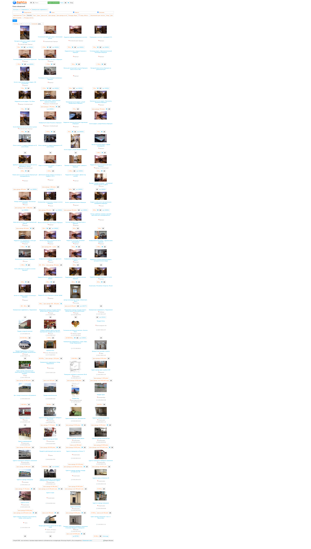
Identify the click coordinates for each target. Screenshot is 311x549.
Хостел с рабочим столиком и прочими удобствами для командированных (100, 214)
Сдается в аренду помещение (25, 479)
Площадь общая (72, 15)
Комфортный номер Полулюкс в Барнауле (50, 122)
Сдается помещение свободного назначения (25, 460)
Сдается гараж (50, 492)
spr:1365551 (30, 47)
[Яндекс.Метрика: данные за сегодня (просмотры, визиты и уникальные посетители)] (108, 540)
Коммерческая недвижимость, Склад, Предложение (50, 363)
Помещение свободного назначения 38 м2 (75, 374)
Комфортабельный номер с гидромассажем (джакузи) (101, 241)
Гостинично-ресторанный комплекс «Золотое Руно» (75, 331)
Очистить (29, 15)
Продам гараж (101, 394)
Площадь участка (28, 17)
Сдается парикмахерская (25, 441)
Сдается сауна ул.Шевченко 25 (101, 478)
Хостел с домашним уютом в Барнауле (75, 202)
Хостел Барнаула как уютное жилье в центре (25, 127)
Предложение (27, 12)
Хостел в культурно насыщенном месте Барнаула (50, 241)
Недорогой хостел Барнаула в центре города (50, 295)
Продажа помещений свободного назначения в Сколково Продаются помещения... (75, 527)
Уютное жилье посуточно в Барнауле (25, 259)
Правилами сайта (87, 540)
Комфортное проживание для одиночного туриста (50, 259)
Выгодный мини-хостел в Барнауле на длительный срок (101, 68)
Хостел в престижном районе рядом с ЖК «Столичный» (25, 82)
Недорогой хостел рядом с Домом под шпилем (75, 175)
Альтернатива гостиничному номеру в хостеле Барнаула (50, 202)
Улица (107, 15)
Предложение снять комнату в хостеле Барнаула (75, 278)
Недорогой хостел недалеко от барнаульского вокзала (50, 278)
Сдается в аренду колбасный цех (101, 438)
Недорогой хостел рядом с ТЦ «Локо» (25, 101)
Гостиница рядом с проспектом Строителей (25, 59)
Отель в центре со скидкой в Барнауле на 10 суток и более (25, 146)
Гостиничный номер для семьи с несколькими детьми (50, 37)
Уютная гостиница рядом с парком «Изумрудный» (101, 145)
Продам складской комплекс (24, 331)
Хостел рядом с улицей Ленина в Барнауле (100, 123)
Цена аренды (51, 15)
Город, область (84, 15)
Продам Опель (101, 321)
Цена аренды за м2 (62, 15)
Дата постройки (17, 17)
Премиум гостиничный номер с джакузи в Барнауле (75, 166)
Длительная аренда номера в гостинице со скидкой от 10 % (50, 175)
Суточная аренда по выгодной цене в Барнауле (76, 223)
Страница (15, 23)
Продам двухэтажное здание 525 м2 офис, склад (50, 526)
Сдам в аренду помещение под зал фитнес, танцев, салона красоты (25, 517)
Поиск (61, 2)
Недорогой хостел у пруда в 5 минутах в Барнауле (75, 51)
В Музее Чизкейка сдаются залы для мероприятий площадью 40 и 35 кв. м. (50, 331)
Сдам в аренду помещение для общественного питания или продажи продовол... (25, 372)
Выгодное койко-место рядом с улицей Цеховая (24, 41)
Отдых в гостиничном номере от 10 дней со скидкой (50, 166)
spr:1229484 (55, 466)
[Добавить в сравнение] (24, 47)
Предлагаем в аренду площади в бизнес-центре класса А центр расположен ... (50, 310)
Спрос (53, 12)
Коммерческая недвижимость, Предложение (25, 309)
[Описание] (22, 47)
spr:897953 (76, 536)
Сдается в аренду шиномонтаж (100, 418)
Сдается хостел (25, 502)
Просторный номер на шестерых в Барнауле (50, 59)
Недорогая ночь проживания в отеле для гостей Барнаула (25, 241)
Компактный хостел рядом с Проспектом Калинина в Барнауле (101, 101)
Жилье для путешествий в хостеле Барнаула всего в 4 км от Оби (75, 68)
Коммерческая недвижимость (39, 9)
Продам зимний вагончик (50, 395)
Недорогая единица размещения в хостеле (75, 37)
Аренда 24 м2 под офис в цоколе (101, 351)
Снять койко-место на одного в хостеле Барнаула (24, 269)
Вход (71, 2)
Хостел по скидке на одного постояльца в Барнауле (25, 296)
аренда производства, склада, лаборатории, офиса (75, 300)
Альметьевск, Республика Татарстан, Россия (101, 285)
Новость (77, 12)
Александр (105, 536)
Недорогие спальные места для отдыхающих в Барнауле (75, 123)
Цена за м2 (44, 15)
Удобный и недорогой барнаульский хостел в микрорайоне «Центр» (25, 165)
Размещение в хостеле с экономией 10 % (101, 37)
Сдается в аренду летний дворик (75, 438)
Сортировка (35, 23)
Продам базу (75, 398)
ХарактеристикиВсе (19, 15)
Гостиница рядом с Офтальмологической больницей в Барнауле (101, 51)
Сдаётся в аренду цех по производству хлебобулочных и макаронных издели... (50, 479)
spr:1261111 (102, 317)
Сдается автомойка (75, 506)
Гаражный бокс (50, 350)
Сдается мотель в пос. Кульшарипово (75, 418)
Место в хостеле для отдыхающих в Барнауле (50, 222)
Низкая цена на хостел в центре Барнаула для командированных (24, 175)
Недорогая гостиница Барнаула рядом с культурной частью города (101, 260)
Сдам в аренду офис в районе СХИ (100, 370)
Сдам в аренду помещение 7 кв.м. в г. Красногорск (101, 517)
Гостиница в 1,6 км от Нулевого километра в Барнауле (50, 78)
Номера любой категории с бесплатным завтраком (25, 202)
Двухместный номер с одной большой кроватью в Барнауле (50, 101)
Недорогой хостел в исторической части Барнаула (100, 165)
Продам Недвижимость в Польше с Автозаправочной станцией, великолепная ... (25, 351)
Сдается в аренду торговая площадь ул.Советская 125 (75, 471)
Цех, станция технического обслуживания (25, 395)
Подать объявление (53, 2)
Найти (14, 20)
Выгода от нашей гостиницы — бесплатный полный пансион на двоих (100, 184)
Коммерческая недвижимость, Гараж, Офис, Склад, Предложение (75, 342)
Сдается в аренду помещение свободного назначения (50, 418)
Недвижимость (25, 9)
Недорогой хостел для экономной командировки (75, 241)
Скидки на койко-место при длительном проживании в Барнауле (100, 202)
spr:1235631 (83, 337)
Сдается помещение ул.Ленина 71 (75, 451)
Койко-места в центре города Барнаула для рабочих (25, 223)
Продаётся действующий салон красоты (50, 451)
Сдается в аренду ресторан (50, 439)
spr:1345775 (83, 306)
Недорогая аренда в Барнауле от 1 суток (101, 277)
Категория (16, 9)
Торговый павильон (25, 418)
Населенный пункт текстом (97, 15)
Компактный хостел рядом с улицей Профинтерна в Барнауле (75, 102)
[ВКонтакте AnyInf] (68, 2)
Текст (34, 15)
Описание (101, 12)
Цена (38, 15)
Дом (111, 15)
